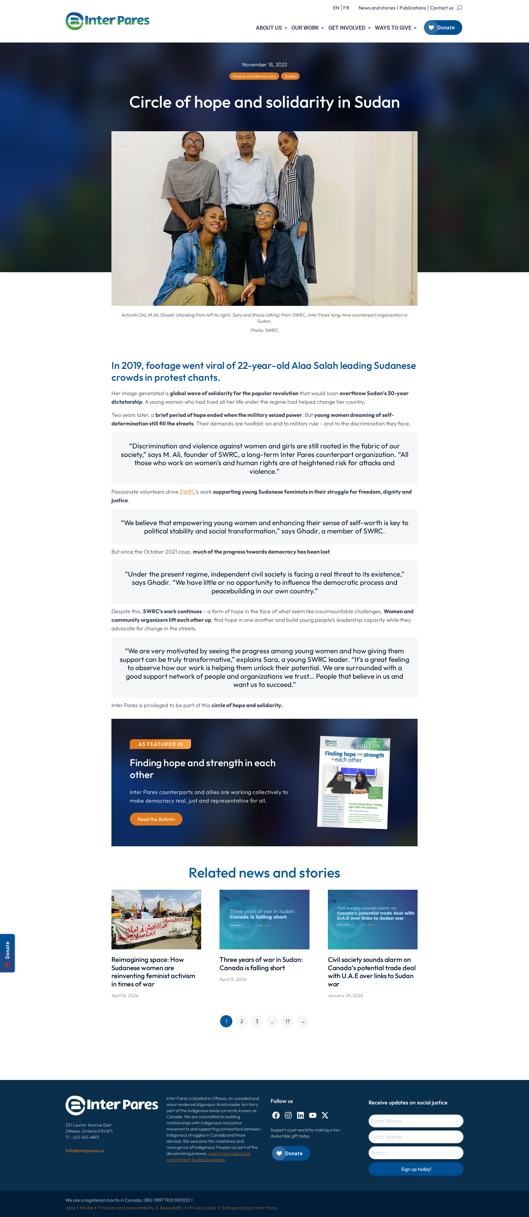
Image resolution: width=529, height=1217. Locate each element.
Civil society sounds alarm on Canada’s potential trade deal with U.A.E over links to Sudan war (372, 971)
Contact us (441, 8)
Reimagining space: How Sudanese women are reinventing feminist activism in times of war (153, 971)
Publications (413, 8)
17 (287, 1021)
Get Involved (347, 27)
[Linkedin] (300, 1115)
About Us (269, 27)
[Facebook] (276, 1115)
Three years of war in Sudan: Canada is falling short (260, 963)
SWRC (187, 491)
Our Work (305, 27)
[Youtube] (312, 1115)
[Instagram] (288, 1115)
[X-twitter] (325, 1115)
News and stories (377, 8)
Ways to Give (393, 27)
